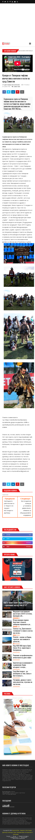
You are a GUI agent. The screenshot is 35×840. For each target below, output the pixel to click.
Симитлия (17, 86)
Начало (8, 836)
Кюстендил (25, 50)
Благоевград (6, 791)
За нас (14, 836)
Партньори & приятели (19, 838)
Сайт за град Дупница (9, 794)
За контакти (24, 837)
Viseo (20, 834)
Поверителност (14, 837)
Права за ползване (23, 836)
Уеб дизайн (5, 793)
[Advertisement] (17, 22)
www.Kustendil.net (16, 459)
